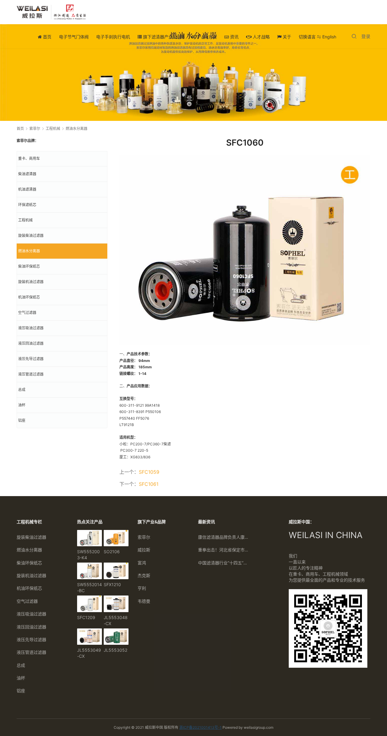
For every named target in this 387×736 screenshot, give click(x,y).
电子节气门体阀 (74, 36)
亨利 (142, 588)
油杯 (21, 405)
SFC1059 (149, 472)
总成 (21, 389)
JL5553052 (115, 650)
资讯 (234, 36)
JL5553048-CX (116, 620)
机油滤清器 (27, 189)
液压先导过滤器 (31, 359)
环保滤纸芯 (27, 204)
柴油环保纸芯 (29, 266)
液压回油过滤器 (31, 343)
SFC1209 (86, 617)
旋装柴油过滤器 (31, 235)
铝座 (21, 420)
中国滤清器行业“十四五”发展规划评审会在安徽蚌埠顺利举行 (223, 562)
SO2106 (112, 551)
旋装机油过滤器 (31, 281)
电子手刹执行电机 (113, 36)
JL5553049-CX (89, 653)
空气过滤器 (27, 312)
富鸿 (142, 562)
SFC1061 (148, 484)
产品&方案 (206, 36)
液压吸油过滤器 (31, 328)
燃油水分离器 (29, 251)
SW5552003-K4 (88, 554)
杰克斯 (144, 575)
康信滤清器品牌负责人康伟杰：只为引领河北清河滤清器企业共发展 (223, 537)
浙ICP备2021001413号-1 (200, 727)
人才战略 (261, 36)
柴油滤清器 (27, 174)
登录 (365, 36)
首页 (46, 36)
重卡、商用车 (29, 158)
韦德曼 (144, 601)
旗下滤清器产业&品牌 (163, 36)
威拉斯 (144, 549)
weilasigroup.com (258, 727)
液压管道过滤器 (31, 374)
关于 (286, 36)
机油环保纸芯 (29, 297)
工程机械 (25, 220)
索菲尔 (144, 537)
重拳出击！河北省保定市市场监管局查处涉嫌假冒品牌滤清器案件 (223, 549)
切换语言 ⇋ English (317, 36)
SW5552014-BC (89, 587)
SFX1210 (112, 584)
